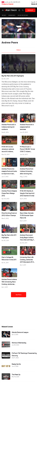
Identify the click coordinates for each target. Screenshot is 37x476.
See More (18, 295)
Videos (18, 50)
